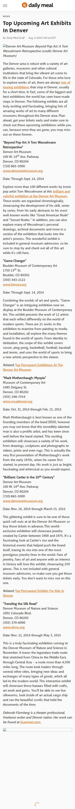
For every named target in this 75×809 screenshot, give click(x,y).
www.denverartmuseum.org (23, 171)
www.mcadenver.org (17, 401)
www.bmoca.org (14, 285)
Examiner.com (30, 722)
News (6, 16)
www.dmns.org (14, 627)
